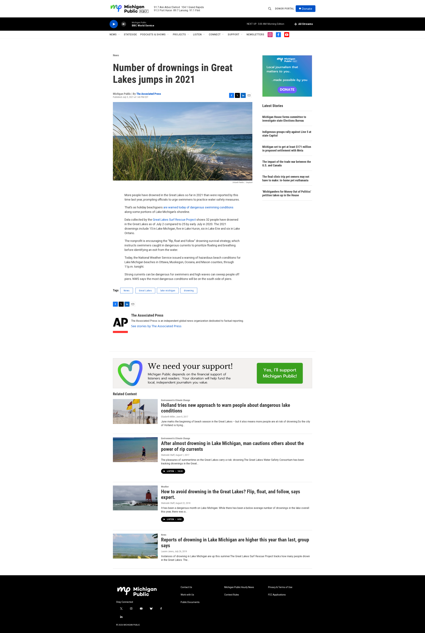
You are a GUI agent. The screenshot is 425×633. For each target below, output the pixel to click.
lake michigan (167, 290)
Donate (307, 8)
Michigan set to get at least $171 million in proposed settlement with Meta (286, 148)
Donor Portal (284, 8)
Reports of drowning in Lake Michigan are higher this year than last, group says (235, 542)
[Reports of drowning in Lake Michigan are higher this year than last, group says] (135, 546)
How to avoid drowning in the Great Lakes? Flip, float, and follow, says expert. (230, 494)
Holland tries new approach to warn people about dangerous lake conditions (225, 408)
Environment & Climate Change (175, 400)
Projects (179, 34)
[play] (113, 24)
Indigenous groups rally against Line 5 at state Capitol (286, 133)
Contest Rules (231, 595)
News (113, 34)
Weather (165, 486)
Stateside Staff (167, 455)
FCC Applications (277, 595)
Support (233, 34)
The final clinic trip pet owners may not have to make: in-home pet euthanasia (285, 178)
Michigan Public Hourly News (239, 587)
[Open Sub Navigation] (119, 34)
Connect (215, 34)
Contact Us (186, 587)
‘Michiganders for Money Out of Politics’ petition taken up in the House (286, 193)
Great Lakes (145, 290)
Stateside (130, 34)
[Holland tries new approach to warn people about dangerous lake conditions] (135, 411)
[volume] (124, 24)
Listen (197, 34)
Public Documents (190, 602)
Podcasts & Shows (153, 34)
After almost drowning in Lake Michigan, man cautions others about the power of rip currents (232, 446)
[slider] (128, 24)
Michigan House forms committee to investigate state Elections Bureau (284, 118)
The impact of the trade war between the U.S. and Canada (286, 163)
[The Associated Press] (120, 323)
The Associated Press (148, 93)
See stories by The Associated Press (156, 326)
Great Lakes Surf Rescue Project (174, 219)
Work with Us (187, 595)
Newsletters (255, 34)
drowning (189, 290)
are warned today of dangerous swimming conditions (198, 207)
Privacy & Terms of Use (280, 587)
